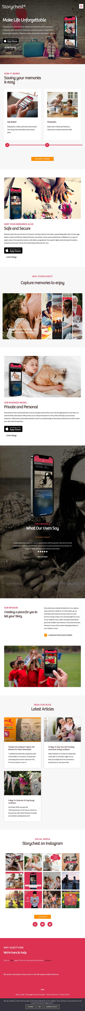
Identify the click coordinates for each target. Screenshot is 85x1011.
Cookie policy (51, 1006)
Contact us (48, 960)
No (40, 1006)
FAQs (12, 960)
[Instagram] (35, 924)
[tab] (22, 316)
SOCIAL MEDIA (42, 839)
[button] (81, 6)
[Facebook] (42, 924)
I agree (30, 1006)
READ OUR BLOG (42, 705)
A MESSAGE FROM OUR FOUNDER (60, 635)
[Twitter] (49, 924)
